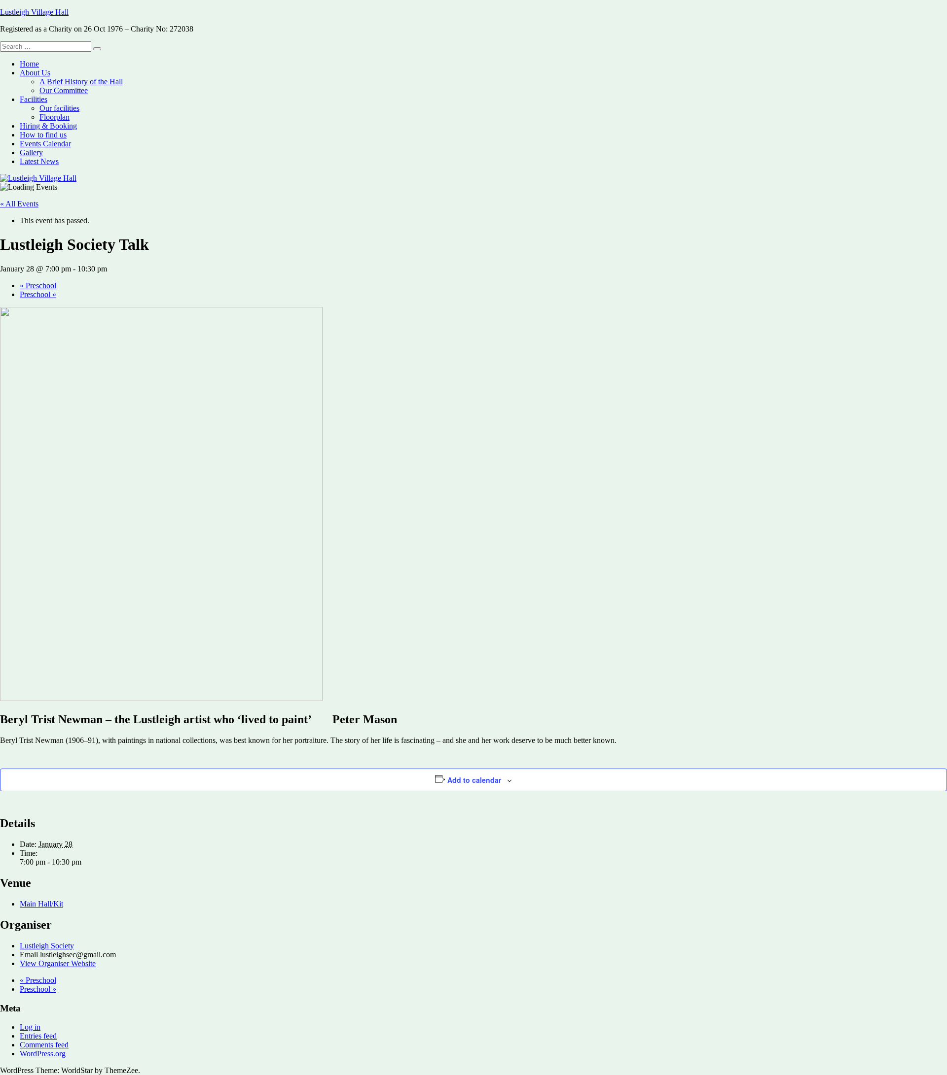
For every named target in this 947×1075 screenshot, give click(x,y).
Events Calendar (45, 143)
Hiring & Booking (48, 126)
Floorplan (54, 117)
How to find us (43, 135)
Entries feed (38, 1036)
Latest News (39, 161)
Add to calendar (474, 780)
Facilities (33, 99)
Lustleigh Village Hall (34, 12)
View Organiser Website (58, 963)
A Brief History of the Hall (81, 81)
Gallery (31, 152)
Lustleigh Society (47, 945)
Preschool (38, 285)
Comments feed (44, 1045)
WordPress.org (43, 1053)
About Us (35, 72)
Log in (30, 1027)
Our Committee (63, 90)
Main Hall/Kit (41, 904)
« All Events (19, 204)
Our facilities (59, 108)
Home (29, 64)
